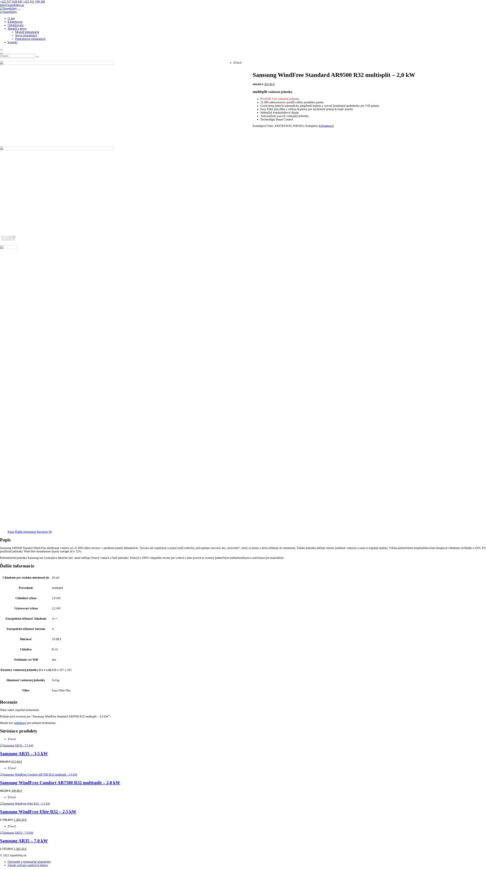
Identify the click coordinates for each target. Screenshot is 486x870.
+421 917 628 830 (11, 1)
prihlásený (20, 722)
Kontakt (12, 42)
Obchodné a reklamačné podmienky (29, 861)
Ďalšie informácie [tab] (25, 531)
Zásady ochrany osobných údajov (28, 865)
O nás (11, 18)
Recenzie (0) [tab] (44, 531)
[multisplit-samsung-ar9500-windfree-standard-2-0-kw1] (57, 149)
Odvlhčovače (16, 25)
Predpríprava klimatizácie (30, 38)
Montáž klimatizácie (27, 32)
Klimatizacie (15, 21)
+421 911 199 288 (34, 1)
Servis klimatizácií (26, 35)
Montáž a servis (17, 28)
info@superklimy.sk (12, 5)
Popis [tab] (11, 531)
